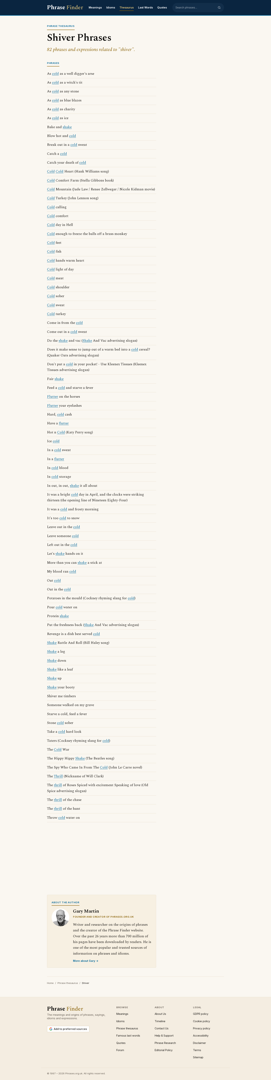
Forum (120, 1050)
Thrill (58, 776)
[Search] (219, 7)
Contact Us (161, 1028)
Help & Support (164, 1035)
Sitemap (198, 1057)
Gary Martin (86, 911)
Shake (87, 340)
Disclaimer (199, 1042)
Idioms (110, 7)
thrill (58, 785)
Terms (197, 1050)
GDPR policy (200, 1013)
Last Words (145, 7)
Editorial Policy (164, 1050)
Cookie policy (201, 1021)
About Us (160, 1013)
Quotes (162, 7)
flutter (64, 423)
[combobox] (195, 7)
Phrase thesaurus (68, 983)
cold (55, 73)
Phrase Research (165, 1042)
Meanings (95, 7)
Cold (51, 171)
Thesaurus (126, 7)
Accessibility (201, 1035)
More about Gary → (85, 960)
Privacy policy (201, 1028)
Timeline (160, 1021)
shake (67, 127)
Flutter (52, 396)
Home (50, 983)
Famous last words (128, 1035)
